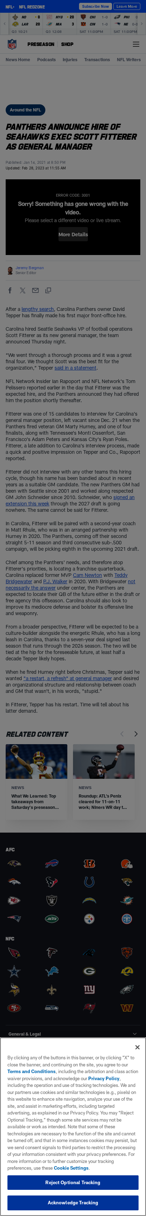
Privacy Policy (103, 1078)
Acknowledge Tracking (73, 1202)
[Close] (137, 1047)
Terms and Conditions (31, 1071)
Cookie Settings (71, 1168)
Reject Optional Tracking (72, 1182)
